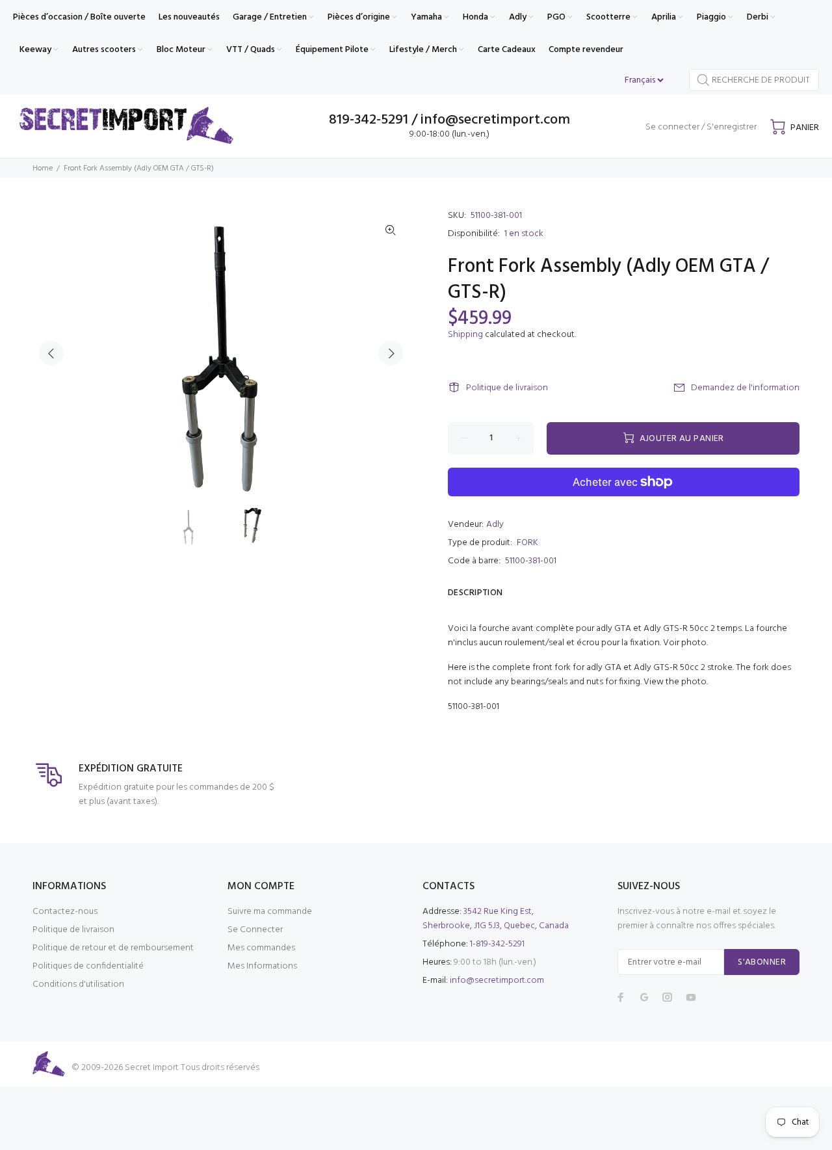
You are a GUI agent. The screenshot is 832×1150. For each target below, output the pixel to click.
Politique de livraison (507, 388)
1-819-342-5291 (497, 944)
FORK (527, 542)
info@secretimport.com (497, 980)
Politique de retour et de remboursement (113, 948)
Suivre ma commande (270, 911)
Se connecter (672, 127)
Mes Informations (262, 966)
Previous (51, 353)
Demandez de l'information (745, 388)
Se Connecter (255, 929)
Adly (495, 524)
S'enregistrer (732, 127)
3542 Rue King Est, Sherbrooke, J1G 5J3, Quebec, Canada (495, 918)
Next (390, 353)
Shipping (465, 334)
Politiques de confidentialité (88, 966)
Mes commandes (261, 948)
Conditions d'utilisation (78, 984)
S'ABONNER (762, 962)
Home (42, 168)
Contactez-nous (65, 911)
